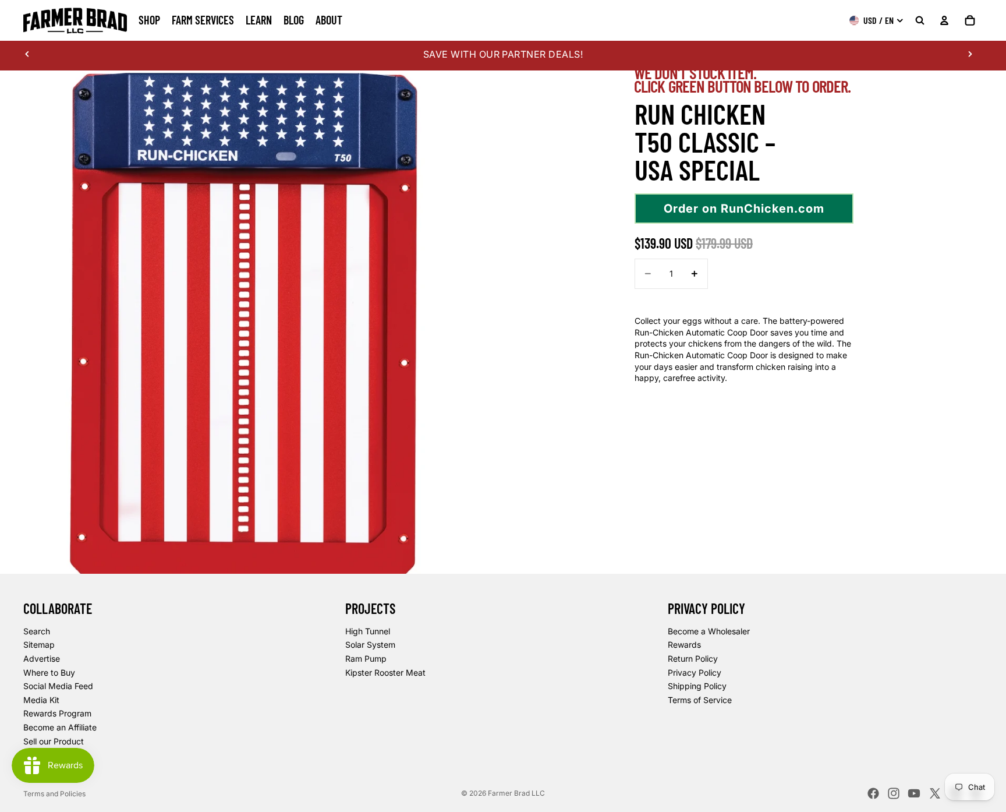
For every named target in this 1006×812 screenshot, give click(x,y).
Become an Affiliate (60, 727)
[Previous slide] (27, 54)
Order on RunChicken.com (744, 209)
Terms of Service (700, 700)
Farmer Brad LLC (516, 793)
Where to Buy (49, 672)
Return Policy (693, 658)
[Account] (944, 20)
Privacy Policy (694, 672)
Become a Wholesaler (709, 631)
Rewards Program (57, 713)
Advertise (41, 658)
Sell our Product (53, 741)
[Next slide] (970, 54)
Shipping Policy (697, 686)
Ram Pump (366, 658)
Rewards (684, 644)
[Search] (920, 20)
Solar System (370, 644)
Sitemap (39, 644)
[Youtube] (914, 793)
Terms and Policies (54, 793)
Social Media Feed (58, 686)
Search (36, 631)
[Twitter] (935, 793)
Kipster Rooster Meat (385, 672)
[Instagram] (894, 793)
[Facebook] (873, 793)
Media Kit (41, 700)
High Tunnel (367, 631)
